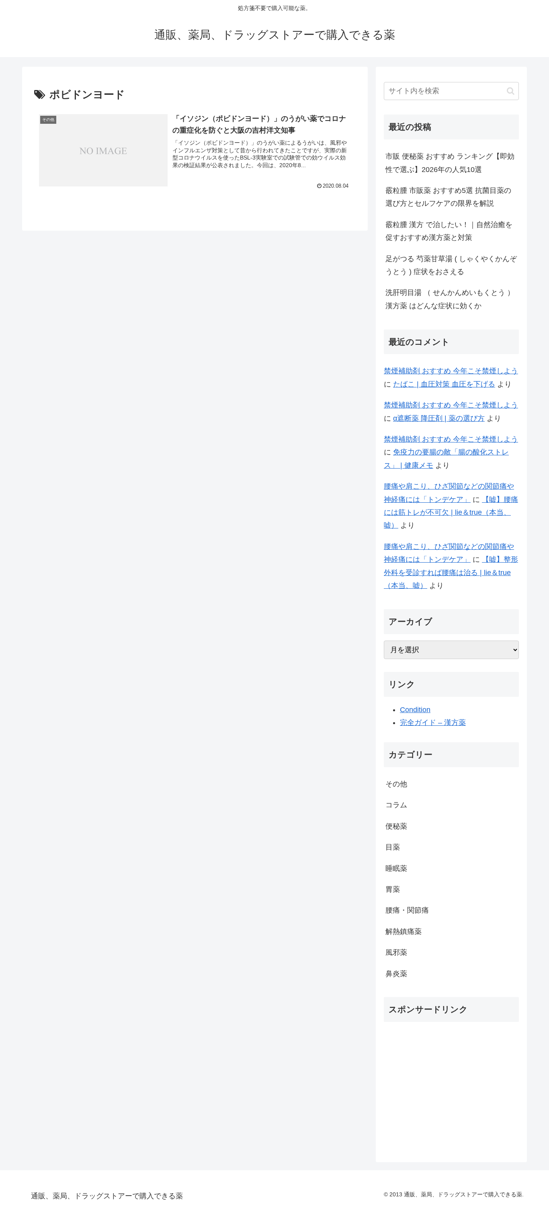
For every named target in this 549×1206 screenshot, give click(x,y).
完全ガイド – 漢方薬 (433, 723)
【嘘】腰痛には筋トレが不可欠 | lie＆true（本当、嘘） (451, 513)
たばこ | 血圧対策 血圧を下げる (444, 384)
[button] (511, 91)
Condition (415, 710)
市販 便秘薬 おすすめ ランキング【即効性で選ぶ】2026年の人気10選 (449, 162)
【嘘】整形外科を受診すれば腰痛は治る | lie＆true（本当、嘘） (451, 572)
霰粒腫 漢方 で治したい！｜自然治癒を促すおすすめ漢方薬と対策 (448, 231)
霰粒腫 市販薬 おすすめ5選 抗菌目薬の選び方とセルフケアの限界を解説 (448, 196)
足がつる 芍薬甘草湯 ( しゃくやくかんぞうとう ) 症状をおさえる (451, 265)
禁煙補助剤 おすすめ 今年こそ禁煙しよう (451, 371)
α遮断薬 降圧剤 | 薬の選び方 (439, 418)
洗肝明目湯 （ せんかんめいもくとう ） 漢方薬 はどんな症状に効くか (449, 299)
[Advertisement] (451, 1084)
